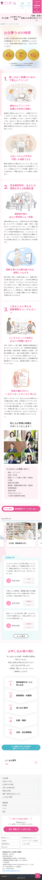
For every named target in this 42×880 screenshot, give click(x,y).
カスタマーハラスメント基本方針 (30, 840)
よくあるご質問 (7, 797)
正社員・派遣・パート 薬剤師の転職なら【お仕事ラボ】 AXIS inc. (23, 876)
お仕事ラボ (3, 24)
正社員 (5, 805)
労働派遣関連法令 (5, 843)
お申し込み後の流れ (9, 787)
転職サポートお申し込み (22, 829)
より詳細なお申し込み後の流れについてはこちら (21, 747)
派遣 (4, 811)
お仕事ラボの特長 (8, 784)
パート (5, 808)
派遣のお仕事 (7, 791)
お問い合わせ (4, 847)
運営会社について (5, 837)
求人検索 (5, 778)
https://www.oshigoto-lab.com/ (11, 871)
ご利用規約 (3, 840)
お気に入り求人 (7, 781)
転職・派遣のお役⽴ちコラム (11, 794)
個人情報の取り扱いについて (29, 837)
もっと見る (21, 636)
